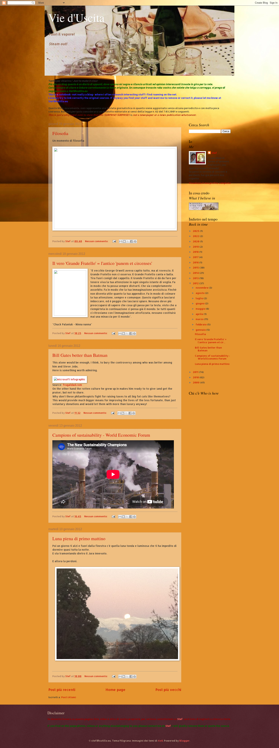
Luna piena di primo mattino (78, 538)
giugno (200, 303)
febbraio (201, 324)
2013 (196, 278)
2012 (196, 283)
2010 (196, 377)
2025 (196, 230)
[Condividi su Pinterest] (135, 241)
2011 (196, 372)
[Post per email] (114, 241)
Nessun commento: (97, 241)
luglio (200, 298)
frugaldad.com (72, 384)
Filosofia (60, 133)
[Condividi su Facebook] (131, 241)
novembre (202, 287)
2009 (196, 382)
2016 (196, 262)
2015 (196, 267)
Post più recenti (61, 689)
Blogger (184, 740)
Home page (115, 689)
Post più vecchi (168, 689)
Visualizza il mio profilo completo (210, 182)
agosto (200, 292)
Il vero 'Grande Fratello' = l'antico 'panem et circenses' (102, 263)
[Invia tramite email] (121, 241)
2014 (196, 272)
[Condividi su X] (128, 241)
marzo (200, 319)
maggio (201, 308)
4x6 (160, 740)
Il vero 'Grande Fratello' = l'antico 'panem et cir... (210, 341)
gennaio (201, 329)
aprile (200, 314)
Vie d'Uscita (76, 17)
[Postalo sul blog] (124, 241)
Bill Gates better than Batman (79, 355)
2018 (196, 251)
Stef (214, 152)
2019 (196, 246)
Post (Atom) (68, 697)
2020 (196, 241)
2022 (196, 236)
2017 (196, 257)
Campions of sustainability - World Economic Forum (101, 435)
